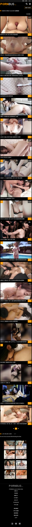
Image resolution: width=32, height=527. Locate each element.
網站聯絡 (16, 508)
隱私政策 (16, 515)
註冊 (26, 1)
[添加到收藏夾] (26, 17)
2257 (16, 517)
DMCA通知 (16, 510)
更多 (15, 433)
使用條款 (16, 513)
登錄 (23, 1)
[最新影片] (16, 524)
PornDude (16, 502)
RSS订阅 (16, 504)
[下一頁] (18, 429)
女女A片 (16, 500)
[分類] (20, 524)
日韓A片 (16, 491)
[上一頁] (13, 429)
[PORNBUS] (8, 4)
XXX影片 (16, 497)
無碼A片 (16, 495)
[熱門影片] (12, 524)
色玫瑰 (16, 493)
